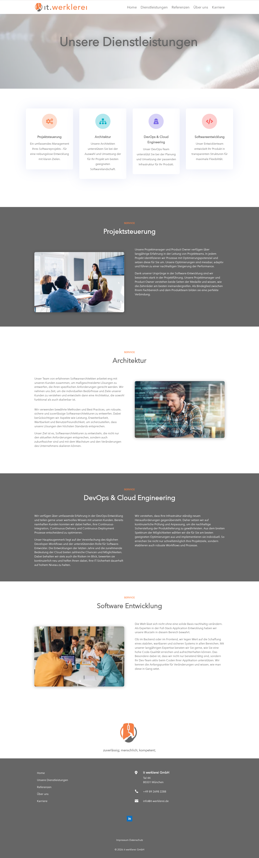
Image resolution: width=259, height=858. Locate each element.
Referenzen (181, 7)
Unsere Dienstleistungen (52, 780)
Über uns (200, 7)
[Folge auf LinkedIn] (129, 818)
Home (132, 7)
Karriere (218, 7)
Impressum (122, 840)
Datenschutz (136, 840)
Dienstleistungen (154, 7)
